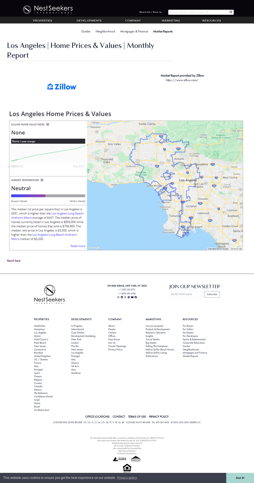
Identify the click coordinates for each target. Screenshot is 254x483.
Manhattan (39, 326)
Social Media (153, 339)
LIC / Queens (41, 359)
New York (76, 339)
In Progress (76, 326)
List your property (154, 326)
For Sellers (188, 329)
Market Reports (163, 31)
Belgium (38, 379)
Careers (112, 332)
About (111, 326)
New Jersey (40, 346)
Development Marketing (83, 336)
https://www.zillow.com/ (182, 80)
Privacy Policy (115, 349)
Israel (37, 399)
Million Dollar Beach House (160, 349)
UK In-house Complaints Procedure (127, 445)
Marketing (171, 21)
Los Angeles (40, 332)
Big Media (151, 342)
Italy (36, 366)
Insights (149, 336)
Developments (89, 21)
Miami (37, 336)
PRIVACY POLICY (159, 416)
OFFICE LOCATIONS (97, 416)
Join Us (111, 342)
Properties (42, 21)
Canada (38, 386)
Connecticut (40, 349)
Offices (111, 336)
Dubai (37, 403)
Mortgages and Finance (195, 352)
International (77, 329)
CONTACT (119, 416)
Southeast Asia (41, 410)
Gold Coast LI (41, 339)
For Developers (190, 336)
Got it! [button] (240, 477)
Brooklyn (38, 352)
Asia (73, 369)
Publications (152, 356)
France (37, 362)
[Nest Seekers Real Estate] (45, 10)
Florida (75, 346)
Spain (37, 373)
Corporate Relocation (194, 342)
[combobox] (198, 12)
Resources (211, 21)
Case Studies (77, 332)
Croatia (38, 383)
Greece (38, 376)
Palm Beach (40, 342)
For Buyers (188, 326)
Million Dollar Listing (156, 352)
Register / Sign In (151, 12)
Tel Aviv (75, 366)
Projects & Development (158, 329)
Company (133, 21)
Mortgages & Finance (134, 31)
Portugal (38, 369)
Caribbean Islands (43, 396)
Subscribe (212, 294)
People (111, 329)
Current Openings (117, 346)
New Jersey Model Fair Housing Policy (127, 448)
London (75, 342)
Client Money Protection (127, 451)
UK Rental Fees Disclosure (127, 453)
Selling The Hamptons (157, 346)
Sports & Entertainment (194, 339)
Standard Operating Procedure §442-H (127, 443)
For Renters (188, 332)
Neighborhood (105, 31)
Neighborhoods (191, 349)
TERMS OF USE (137, 416)
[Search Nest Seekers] (231, 12)
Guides (85, 31)
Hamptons (39, 329)
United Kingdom (42, 356)
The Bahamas (41, 393)
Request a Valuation (156, 332)
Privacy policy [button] (127, 477)
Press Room (114, 339)
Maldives (76, 373)
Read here (13, 261)
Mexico (38, 389)
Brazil (37, 406)
